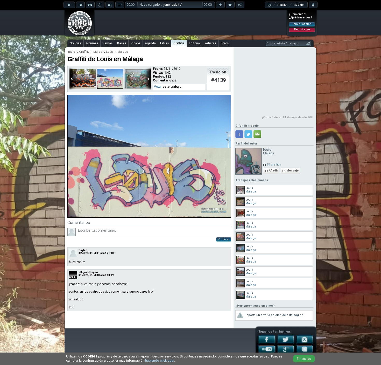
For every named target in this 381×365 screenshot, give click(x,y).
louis (267, 149)
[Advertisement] (190, 22)
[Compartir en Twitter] (248, 134)
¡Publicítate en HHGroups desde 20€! (287, 117)
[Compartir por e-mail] (257, 134)
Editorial (195, 43)
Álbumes (92, 43)
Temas (108, 43)
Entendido (304, 359)
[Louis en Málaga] (110, 87)
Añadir (273, 170)
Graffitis (179, 43)
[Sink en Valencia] (82, 87)
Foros (225, 43)
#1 (80, 275)
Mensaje (292, 170)
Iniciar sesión (302, 24)
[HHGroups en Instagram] (304, 343)
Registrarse (302, 29)
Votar (158, 86)
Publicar (224, 239)
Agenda (150, 43)
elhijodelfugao (88, 272)
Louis (110, 51)
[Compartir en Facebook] (239, 134)
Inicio (71, 51)
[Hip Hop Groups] (78, 35)
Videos (135, 43)
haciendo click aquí (159, 360)
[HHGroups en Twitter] (285, 343)
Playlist (282, 4)
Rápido (299, 4)
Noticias (75, 43)
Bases (121, 43)
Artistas (210, 43)
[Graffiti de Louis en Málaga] (149, 216)
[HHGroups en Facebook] (267, 343)
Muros (97, 51)
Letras (164, 43)
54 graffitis (274, 164)
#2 (80, 253)
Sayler (83, 250)
